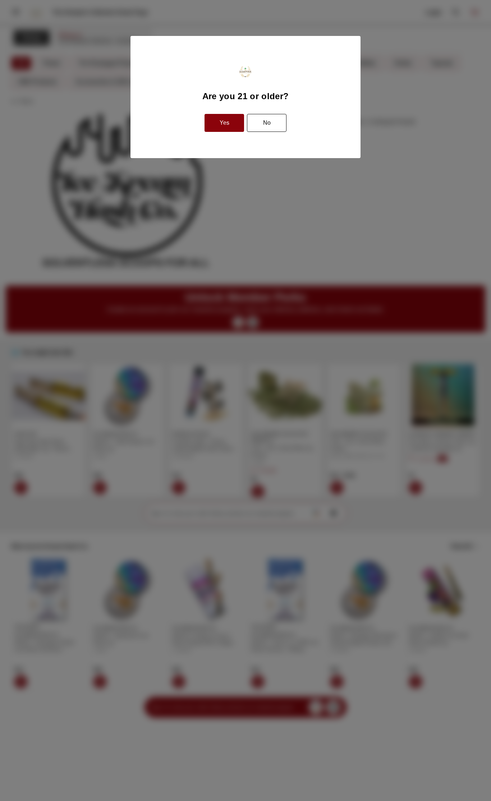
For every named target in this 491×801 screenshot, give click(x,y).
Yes (224, 123)
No (267, 123)
